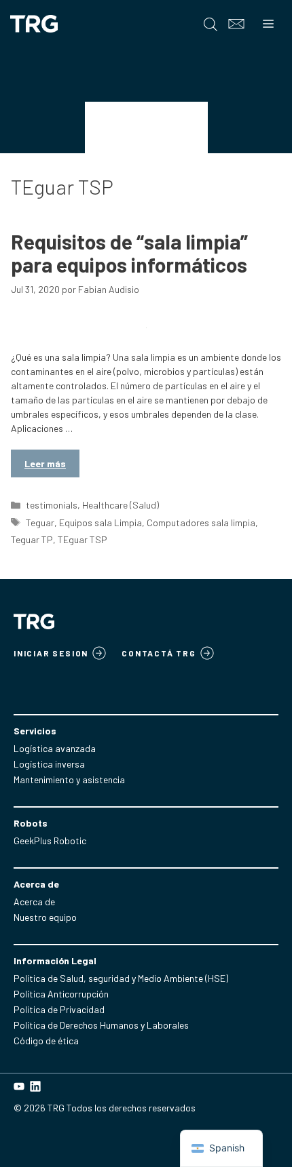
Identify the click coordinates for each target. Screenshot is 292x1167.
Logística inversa (49, 764)
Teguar (40, 522)
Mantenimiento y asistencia (69, 779)
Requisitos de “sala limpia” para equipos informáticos (129, 253)
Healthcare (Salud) (120, 505)
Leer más (45, 463)
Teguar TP (32, 539)
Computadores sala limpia (201, 522)
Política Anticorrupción (61, 994)
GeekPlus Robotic (50, 840)
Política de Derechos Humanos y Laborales (101, 1025)
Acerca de (34, 901)
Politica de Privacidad (59, 1009)
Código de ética (46, 1040)
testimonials (51, 505)
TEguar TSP (82, 539)
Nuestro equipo (45, 917)
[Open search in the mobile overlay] (210, 24)
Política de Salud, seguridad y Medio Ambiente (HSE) (121, 978)
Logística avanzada (55, 748)
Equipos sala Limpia (100, 522)
